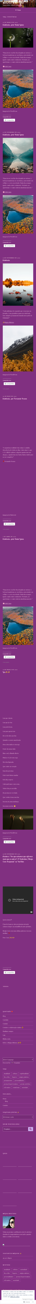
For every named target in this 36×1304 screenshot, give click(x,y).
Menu (19, 10)
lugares (14, 1077)
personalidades (19, 1080)
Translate (17, 1063)
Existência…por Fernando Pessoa (15, 398)
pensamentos (8, 1080)
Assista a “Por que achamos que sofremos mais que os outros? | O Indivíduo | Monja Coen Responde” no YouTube (18, 859)
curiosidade (23, 1269)
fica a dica (7, 1077)
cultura (15, 1073)
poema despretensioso (11, 1084)
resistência (16, 1087)
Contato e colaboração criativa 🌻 (13, 1027)
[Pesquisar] (30, 1129)
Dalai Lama (8, 66)
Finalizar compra (8, 1031)
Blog (4, 1016)
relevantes (7, 1087)
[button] (10, 1161)
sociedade (25, 1087)
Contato (5, 1024)
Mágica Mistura (13, 2)
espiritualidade (24, 1073)
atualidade (7, 1073)
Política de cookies (14, 1296)
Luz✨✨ (6, 672)
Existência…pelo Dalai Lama (13, 25)
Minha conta (6, 1039)
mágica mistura (24, 1077)
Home (4, 1099)
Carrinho (5, 1020)
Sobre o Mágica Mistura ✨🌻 (12, 1043)
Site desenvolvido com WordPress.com (14, 1290)
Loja (4, 1035)
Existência (6, 260)
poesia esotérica (25, 1084)
